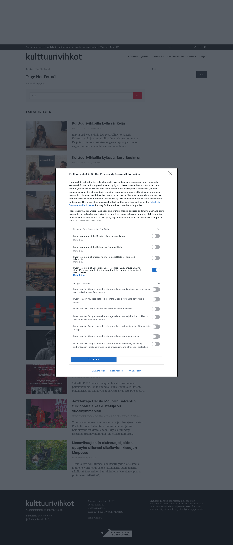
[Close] (171, 174)
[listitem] (116, 229)
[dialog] (116, 272)
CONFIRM (94, 359)
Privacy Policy (134, 370)
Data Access (116, 370)
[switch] (156, 236)
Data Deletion (98, 370)
